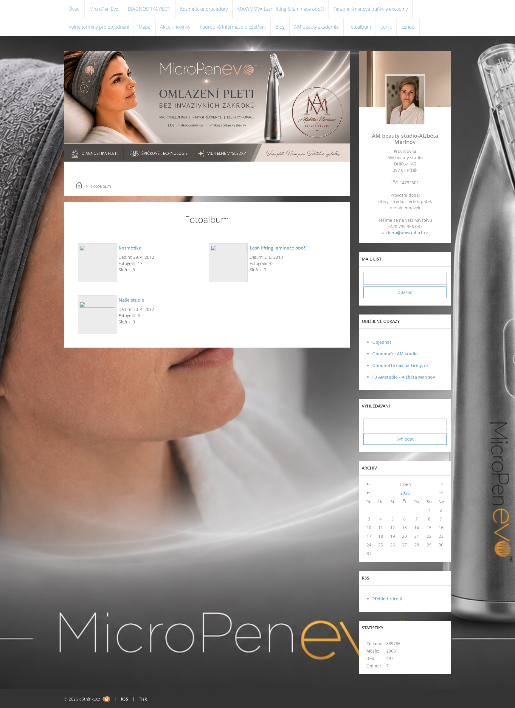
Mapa (145, 27)
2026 (405, 493)
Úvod (74, 9)
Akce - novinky (175, 27)
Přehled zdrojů (387, 599)
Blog (280, 27)
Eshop (408, 27)
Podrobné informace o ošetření (233, 27)
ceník (386, 27)
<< (369, 484)
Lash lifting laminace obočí (278, 248)
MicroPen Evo (103, 9)
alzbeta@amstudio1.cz (405, 233)
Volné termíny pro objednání (99, 27)
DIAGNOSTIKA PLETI (149, 9)
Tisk (143, 699)
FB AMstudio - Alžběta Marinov (403, 377)
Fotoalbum (359, 27)
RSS (124, 699)
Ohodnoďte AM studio (395, 354)
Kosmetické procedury (204, 9)
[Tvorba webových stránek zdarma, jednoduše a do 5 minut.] (106, 699)
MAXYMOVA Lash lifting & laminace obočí (280, 9)
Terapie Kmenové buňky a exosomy (370, 9)
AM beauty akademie (316, 27)
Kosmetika (130, 248)
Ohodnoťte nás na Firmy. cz (400, 365)
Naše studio (131, 300)
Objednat (381, 342)
